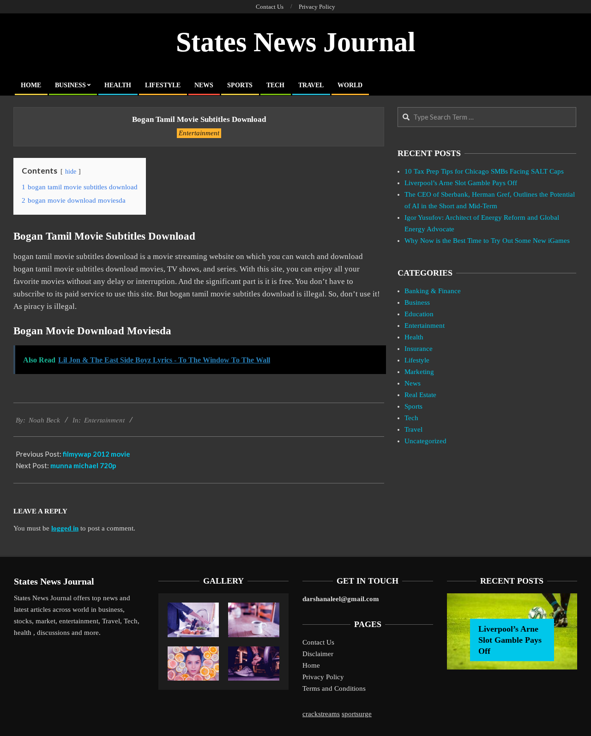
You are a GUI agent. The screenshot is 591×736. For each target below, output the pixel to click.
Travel (413, 429)
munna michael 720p (83, 465)
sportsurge (357, 714)
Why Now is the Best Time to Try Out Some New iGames (487, 240)
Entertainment (199, 133)
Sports (413, 406)
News (412, 383)
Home (311, 665)
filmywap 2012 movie (96, 454)
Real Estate (420, 394)
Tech (411, 418)
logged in (64, 528)
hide (70, 171)
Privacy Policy (323, 677)
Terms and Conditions (334, 688)
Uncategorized (425, 441)
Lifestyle (416, 360)
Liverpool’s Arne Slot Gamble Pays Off (460, 183)
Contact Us (318, 642)
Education (419, 314)
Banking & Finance (432, 291)
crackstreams (321, 714)
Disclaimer (317, 654)
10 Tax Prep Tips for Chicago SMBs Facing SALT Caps (484, 171)
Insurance (418, 348)
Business (417, 302)
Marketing (419, 371)
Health (413, 337)
